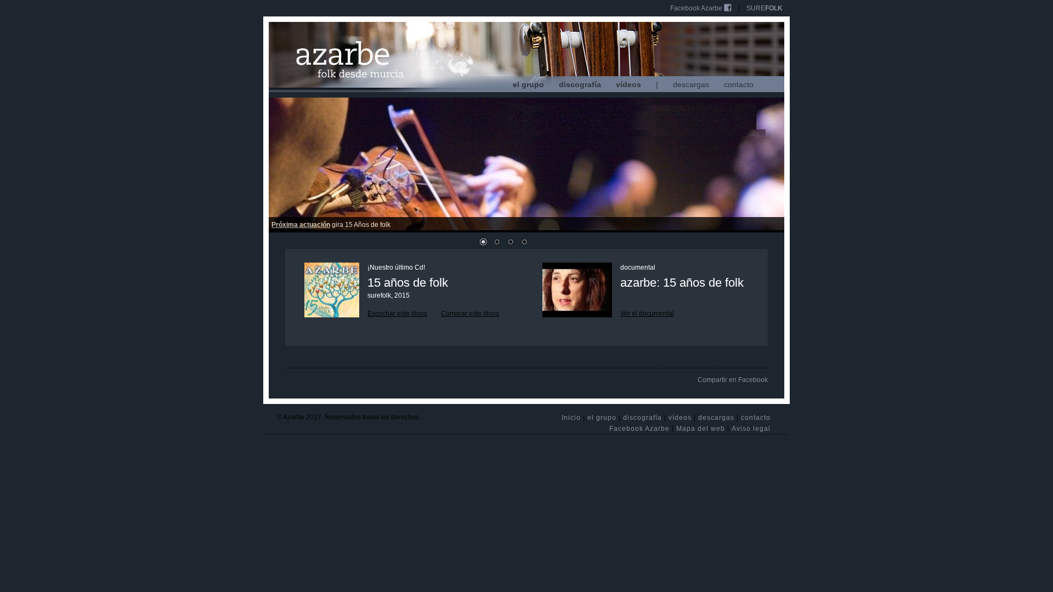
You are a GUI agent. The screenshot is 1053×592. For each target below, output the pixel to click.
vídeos (628, 84)
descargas (691, 84)
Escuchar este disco (397, 313)
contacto (739, 84)
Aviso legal (751, 428)
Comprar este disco (470, 313)
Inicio (571, 418)
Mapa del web (700, 428)
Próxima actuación (300, 225)
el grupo (528, 84)
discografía (580, 84)
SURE (764, 8)
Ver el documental (647, 313)
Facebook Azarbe (697, 8)
